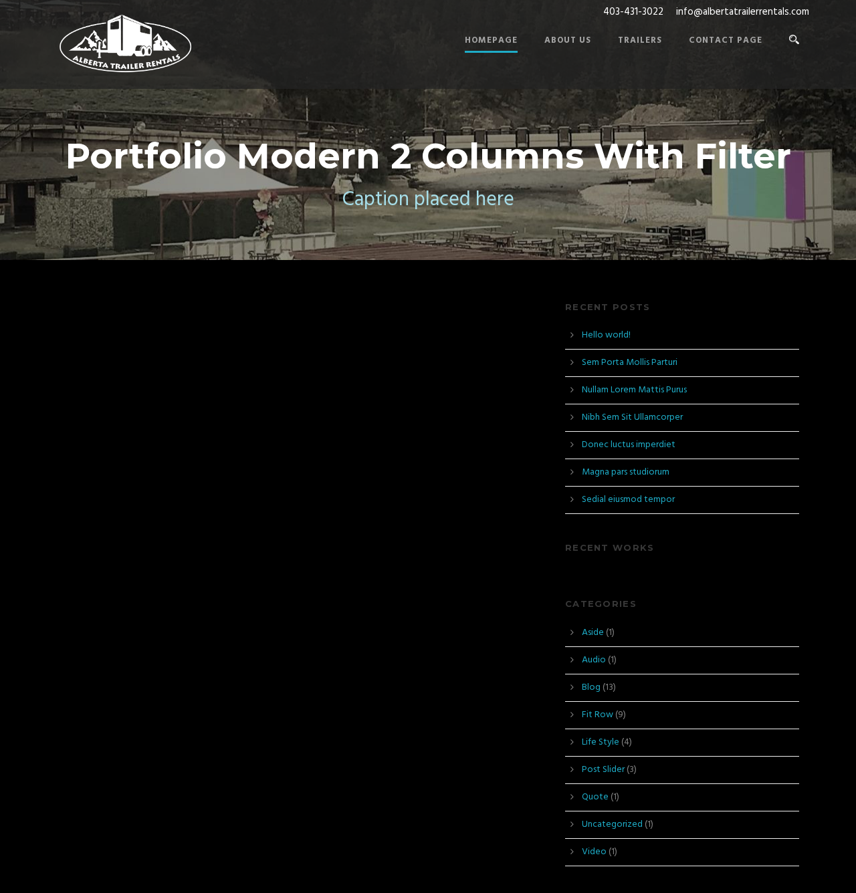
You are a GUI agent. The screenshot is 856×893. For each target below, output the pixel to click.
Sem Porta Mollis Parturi (629, 362)
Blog (591, 687)
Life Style (600, 742)
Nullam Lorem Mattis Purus (634, 390)
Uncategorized (612, 824)
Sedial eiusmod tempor (628, 499)
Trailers (640, 40)
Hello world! (606, 335)
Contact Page (725, 40)
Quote (595, 797)
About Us (567, 40)
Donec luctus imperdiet (628, 445)
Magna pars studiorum (625, 472)
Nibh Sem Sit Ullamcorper (632, 417)
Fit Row (597, 715)
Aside (593, 632)
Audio (594, 660)
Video (594, 852)
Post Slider (603, 769)
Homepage (491, 40)
